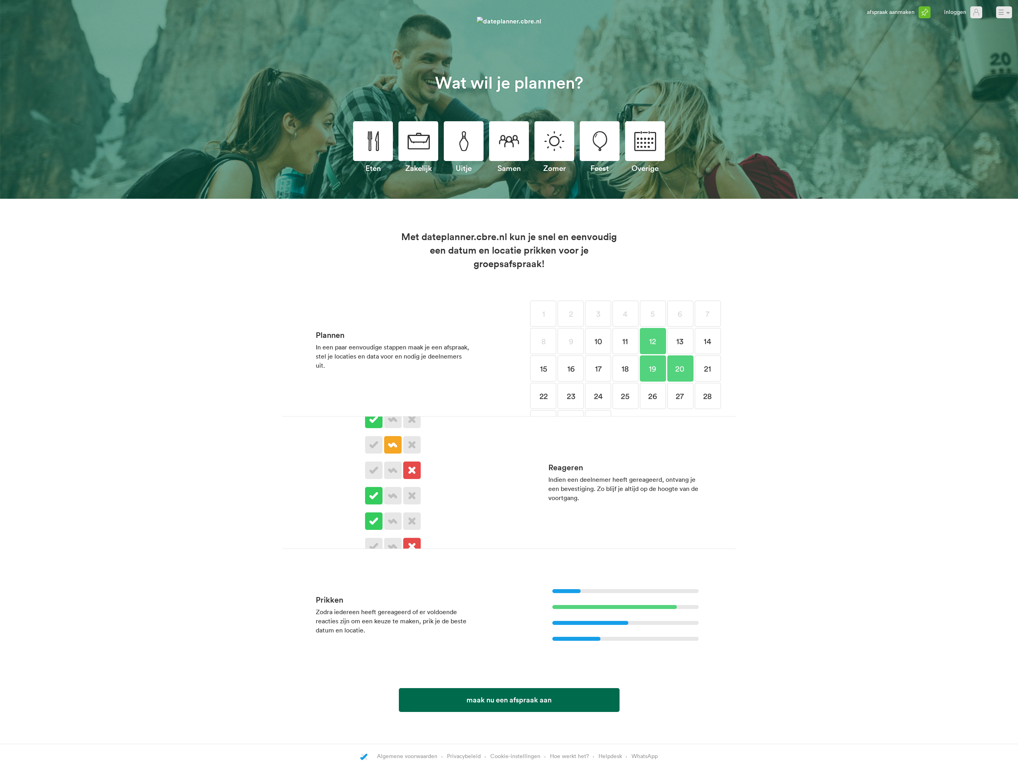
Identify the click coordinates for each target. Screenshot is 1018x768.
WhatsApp (644, 756)
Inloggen (955, 12)
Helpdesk (610, 756)
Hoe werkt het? (569, 756)
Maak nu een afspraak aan (509, 699)
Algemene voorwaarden (407, 756)
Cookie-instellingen (515, 756)
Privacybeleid (464, 756)
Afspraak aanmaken (891, 12)
